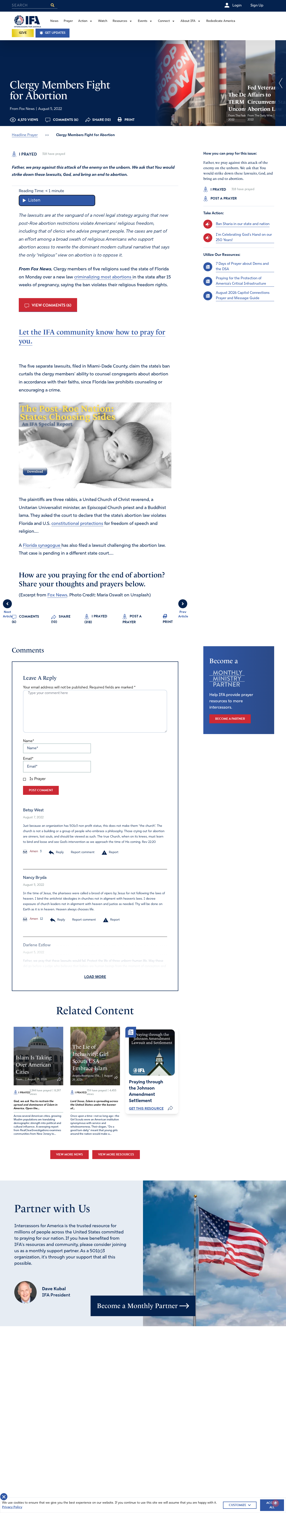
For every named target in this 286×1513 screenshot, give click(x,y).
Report (113, 852)
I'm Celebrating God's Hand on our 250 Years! (244, 237)
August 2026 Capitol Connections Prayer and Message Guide (242, 295)
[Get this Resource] (152, 1052)
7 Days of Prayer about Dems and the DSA (242, 266)
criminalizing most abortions (103, 277)
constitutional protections (77, 524)
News (54, 21)
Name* (28, 741)
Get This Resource (146, 1108)
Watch (102, 21)
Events (142, 21)
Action (82, 21)
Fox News (57, 595)
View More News (69, 1154)
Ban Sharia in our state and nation (242, 224)
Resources (120, 21)
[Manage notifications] (275, 1503)
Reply (60, 852)
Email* (28, 759)
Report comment (83, 852)
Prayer (68, 21)
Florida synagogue (42, 545)
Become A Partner (230, 718)
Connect (164, 21)
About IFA (188, 21)
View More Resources (116, 1154)
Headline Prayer (25, 135)
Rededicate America (220, 21)
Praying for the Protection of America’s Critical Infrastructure (241, 281)
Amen (33, 851)
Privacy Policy (12, 1507)
